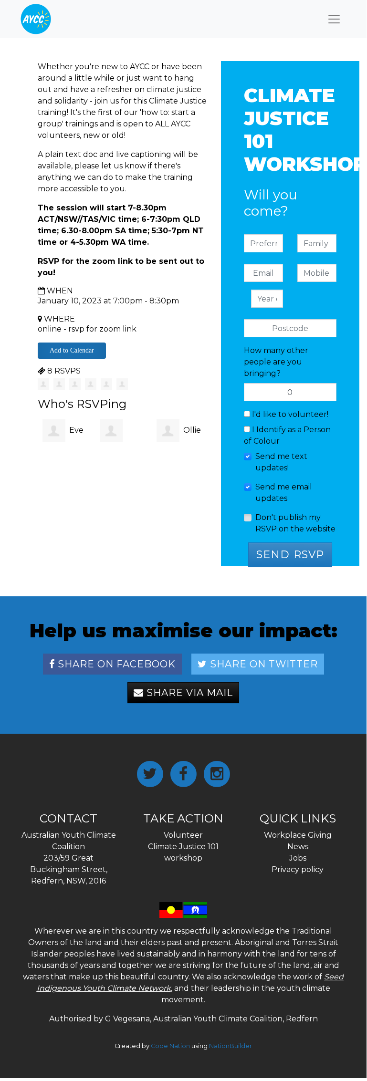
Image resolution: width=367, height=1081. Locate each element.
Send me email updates (283, 492)
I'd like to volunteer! (289, 414)
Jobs (297, 858)
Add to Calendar (72, 350)
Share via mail (188, 692)
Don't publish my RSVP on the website (295, 523)
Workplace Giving (298, 835)
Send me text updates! (281, 462)
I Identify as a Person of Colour (287, 435)
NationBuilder (230, 1046)
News (297, 846)
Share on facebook (115, 664)
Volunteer (183, 835)
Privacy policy (298, 869)
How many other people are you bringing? (276, 362)
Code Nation (170, 1046)
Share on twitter (262, 664)
